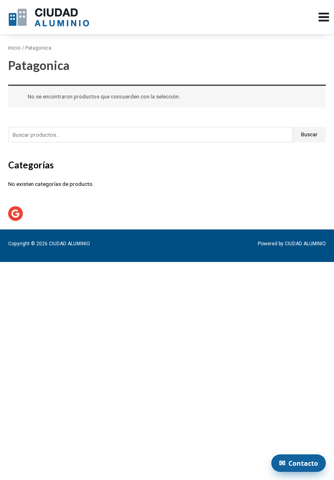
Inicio (14, 48)
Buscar (309, 134)
